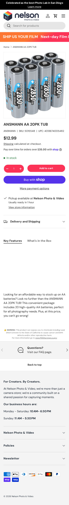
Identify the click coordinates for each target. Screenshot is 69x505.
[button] (55, 16)
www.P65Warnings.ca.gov (46, 338)
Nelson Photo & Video (22, 496)
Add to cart (46, 168)
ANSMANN (10, 131)
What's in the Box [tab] (39, 241)
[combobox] (34, 26)
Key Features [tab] (13, 241)
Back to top (35, 364)
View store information (21, 207)
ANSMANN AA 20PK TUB (24, 47)
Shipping (8, 143)
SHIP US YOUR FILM (18, 36)
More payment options (34, 188)
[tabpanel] (34, 250)
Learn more (34, 6)
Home (6, 47)
